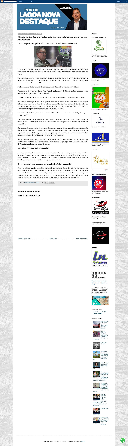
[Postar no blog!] (47, 183)
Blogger (83, 441)
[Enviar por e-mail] (45, 183)
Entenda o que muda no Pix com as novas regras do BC (99, 282)
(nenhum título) (104, 408)
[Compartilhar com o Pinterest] (54, 183)
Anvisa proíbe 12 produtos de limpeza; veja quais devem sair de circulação (104, 421)
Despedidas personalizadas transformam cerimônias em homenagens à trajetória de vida (100, 355)
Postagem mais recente (24, 238)
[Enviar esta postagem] (42, 182)
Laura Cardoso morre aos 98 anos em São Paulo (104, 365)
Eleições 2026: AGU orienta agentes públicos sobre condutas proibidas (104, 325)
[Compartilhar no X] (50, 183)
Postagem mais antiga (81, 238)
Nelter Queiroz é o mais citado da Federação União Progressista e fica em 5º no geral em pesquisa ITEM (100, 376)
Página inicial (53, 238)
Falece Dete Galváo (104, 343)
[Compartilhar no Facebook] (52, 183)
